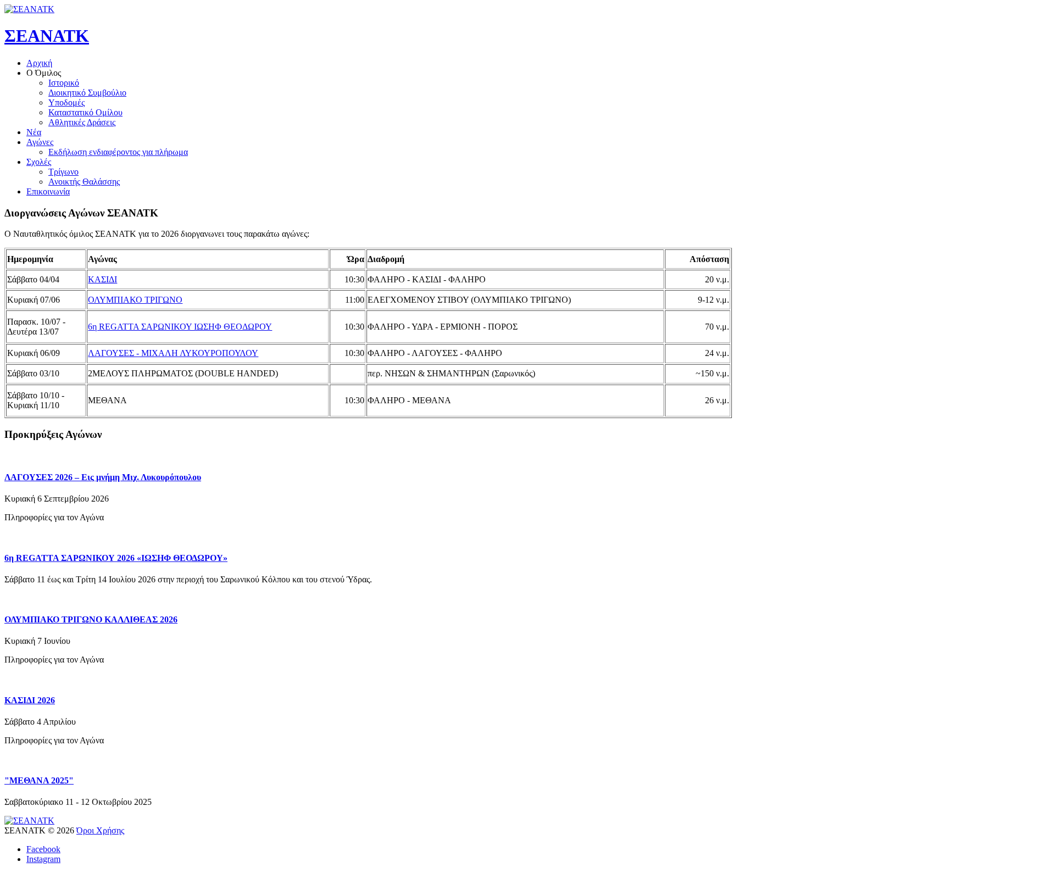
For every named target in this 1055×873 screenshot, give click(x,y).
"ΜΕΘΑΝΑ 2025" (39, 780)
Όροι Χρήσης (100, 830)
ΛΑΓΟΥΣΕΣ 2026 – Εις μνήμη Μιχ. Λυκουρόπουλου (102, 477)
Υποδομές (66, 102)
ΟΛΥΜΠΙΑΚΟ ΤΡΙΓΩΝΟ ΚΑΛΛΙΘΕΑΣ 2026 (90, 619)
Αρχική (39, 63)
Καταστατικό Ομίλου (85, 112)
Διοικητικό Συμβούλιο (87, 92)
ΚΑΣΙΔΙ (102, 279)
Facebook (43, 849)
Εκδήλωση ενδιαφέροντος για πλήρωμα (118, 152)
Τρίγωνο (63, 171)
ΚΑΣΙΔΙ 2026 (29, 700)
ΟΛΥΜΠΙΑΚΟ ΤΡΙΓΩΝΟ (135, 299)
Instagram (43, 859)
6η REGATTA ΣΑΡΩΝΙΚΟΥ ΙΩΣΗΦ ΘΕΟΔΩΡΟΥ (180, 326)
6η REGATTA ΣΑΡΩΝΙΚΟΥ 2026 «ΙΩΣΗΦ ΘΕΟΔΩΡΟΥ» (115, 558)
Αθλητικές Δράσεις (81, 122)
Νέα (33, 132)
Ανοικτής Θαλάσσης (84, 181)
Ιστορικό (63, 82)
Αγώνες (39, 142)
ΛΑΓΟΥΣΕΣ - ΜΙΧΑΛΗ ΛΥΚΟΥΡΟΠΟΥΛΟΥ (173, 353)
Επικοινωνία (48, 191)
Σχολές (38, 161)
